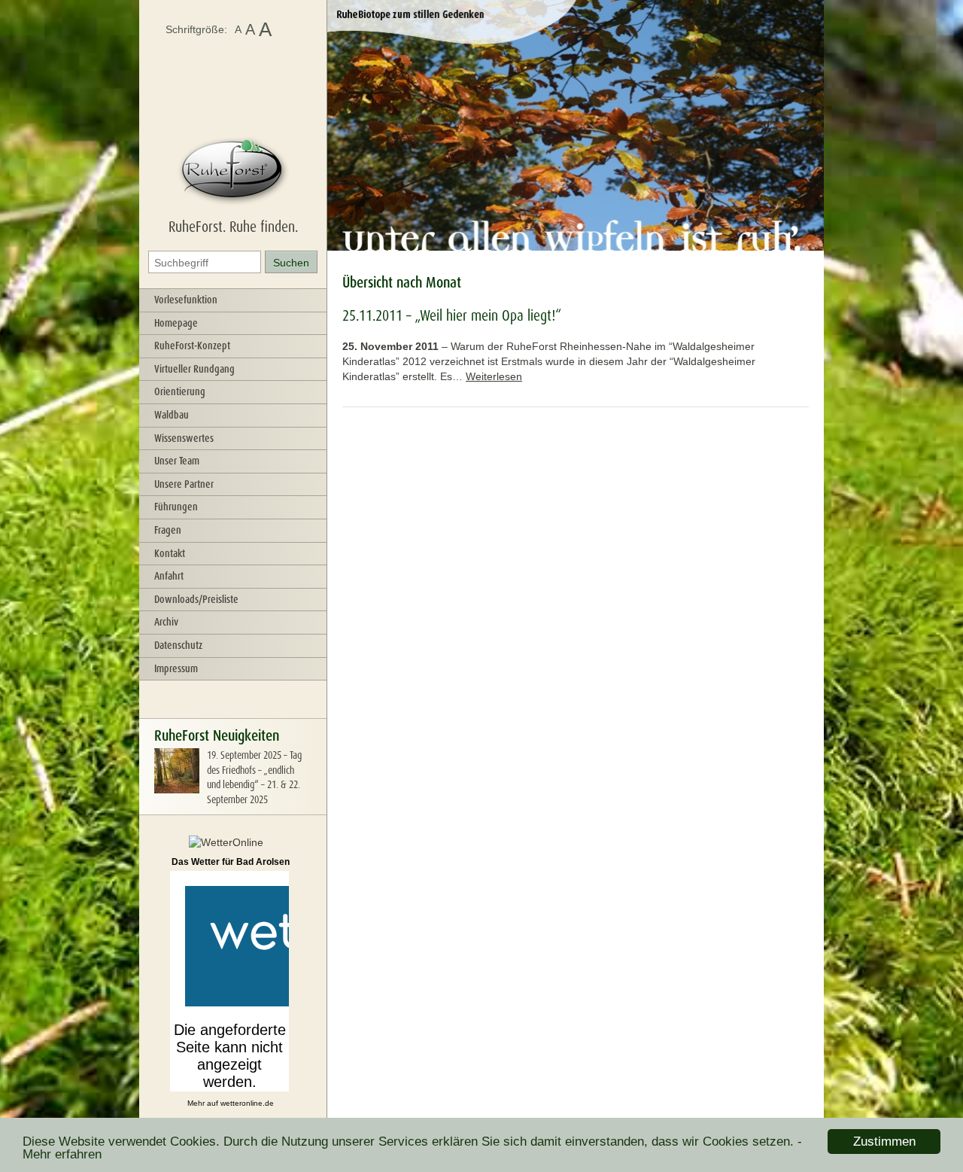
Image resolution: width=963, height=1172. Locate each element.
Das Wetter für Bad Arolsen (231, 862)
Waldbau (171, 415)
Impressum (176, 668)
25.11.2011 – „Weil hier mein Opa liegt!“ (451, 315)
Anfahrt (169, 576)
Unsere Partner (184, 484)
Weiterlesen (494, 376)
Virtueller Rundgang (194, 369)
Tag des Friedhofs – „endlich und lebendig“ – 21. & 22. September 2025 (254, 777)
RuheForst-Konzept (192, 345)
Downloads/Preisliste (196, 599)
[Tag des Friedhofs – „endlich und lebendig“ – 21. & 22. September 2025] (176, 789)
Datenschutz (178, 645)
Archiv (166, 622)
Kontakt (169, 553)
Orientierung (179, 391)
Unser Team (176, 460)
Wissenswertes (184, 438)
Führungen (176, 506)
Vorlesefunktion (185, 299)
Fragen (167, 530)
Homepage (176, 323)
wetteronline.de (247, 1103)
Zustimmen (884, 1141)
